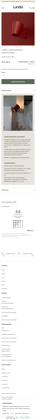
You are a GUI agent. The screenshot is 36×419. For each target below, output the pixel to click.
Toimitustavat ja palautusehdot (6, 350)
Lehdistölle (4, 380)
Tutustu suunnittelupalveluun (7, 302)
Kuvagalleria (4, 316)
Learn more (25, 413)
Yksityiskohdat (6, 90)
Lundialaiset (4, 376)
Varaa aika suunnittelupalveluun (7, 307)
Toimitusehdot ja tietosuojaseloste (6, 355)
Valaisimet (4, 288)
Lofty (2, 277)
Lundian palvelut (6, 297)
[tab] (18, 90)
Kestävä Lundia (5, 373)
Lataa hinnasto (5, 388)
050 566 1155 (5, 330)
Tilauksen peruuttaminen (8, 360)
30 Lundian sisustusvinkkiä (9, 320)
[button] (14, 47)
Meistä (3, 369)
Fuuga (3, 274)
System (3, 281)
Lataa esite (4, 384)
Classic (3, 270)
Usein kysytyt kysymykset (8, 342)
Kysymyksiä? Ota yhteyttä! (9, 338)
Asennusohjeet (5, 345)
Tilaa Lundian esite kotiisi (8, 393)
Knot (2, 285)
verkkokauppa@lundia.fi (8, 334)
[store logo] (18, 7)
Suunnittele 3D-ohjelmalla (8, 312)
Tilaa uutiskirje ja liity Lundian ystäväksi (7, 398)
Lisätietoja (4, 190)
